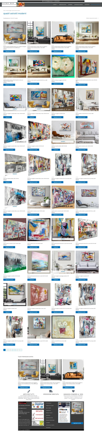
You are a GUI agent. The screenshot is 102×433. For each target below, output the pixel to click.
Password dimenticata (50, 420)
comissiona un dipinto (78, 4)
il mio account (48, 403)
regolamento (48, 410)
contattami (70, 4)
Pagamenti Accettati (49, 405)
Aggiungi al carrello (9, 51)
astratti (54, 4)
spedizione (48, 415)
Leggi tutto (7, 117)
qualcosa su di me (62, 4)
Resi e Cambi (48, 408)
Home (4, 10)
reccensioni (87, 4)
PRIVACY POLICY (49, 412)
